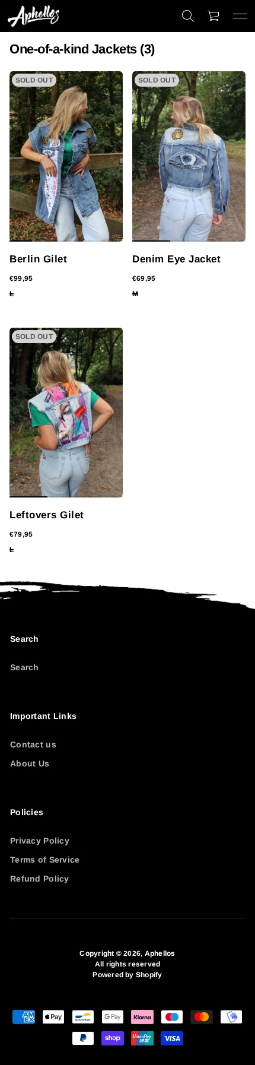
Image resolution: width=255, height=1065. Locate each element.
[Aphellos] (33, 16)
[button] (188, 16)
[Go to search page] (188, 16)
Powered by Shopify (127, 975)
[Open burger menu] (240, 16)
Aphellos (160, 953)
